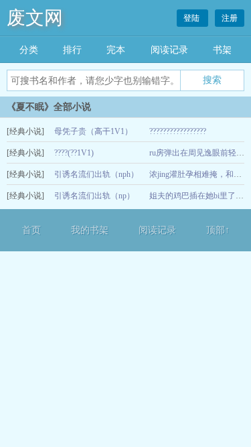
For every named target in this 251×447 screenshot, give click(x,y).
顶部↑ (218, 230)
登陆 (192, 18)
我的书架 (89, 230)
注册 (230, 18)
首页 (31, 230)
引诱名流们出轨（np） (94, 195)
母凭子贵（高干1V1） (93, 131)
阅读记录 (169, 50)
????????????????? (177, 131)
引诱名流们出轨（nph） (96, 174)
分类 (28, 50)
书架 (222, 50)
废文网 (35, 17)
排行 (72, 50)
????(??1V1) (74, 152)
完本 (115, 50)
